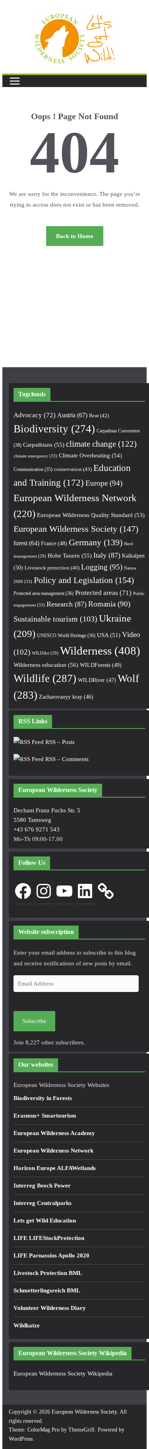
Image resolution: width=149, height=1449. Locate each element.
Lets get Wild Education (45, 1220)
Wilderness (100, 650)
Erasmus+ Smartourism (45, 1115)
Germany (95, 542)
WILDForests (101, 665)
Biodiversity (54, 429)
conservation (73, 469)
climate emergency (35, 455)
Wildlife (45, 678)
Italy (106, 555)
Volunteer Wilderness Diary (50, 1308)
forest (26, 543)
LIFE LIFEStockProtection (49, 1238)
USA (108, 635)
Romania (109, 604)
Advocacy (35, 415)
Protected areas (103, 593)
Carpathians (43, 445)
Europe (103, 483)
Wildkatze (27, 1325)
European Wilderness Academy (54, 1133)
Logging (101, 567)
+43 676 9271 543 (37, 829)
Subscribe (34, 1021)
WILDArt (45, 653)
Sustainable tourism (55, 619)
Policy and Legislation (84, 580)
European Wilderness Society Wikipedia (63, 1373)
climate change (101, 444)
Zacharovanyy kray (66, 697)
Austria (72, 415)
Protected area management (44, 593)
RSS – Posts (59, 742)
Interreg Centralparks (43, 1203)
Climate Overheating (90, 455)
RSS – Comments (66, 759)
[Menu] (15, 81)
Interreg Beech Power (42, 1185)
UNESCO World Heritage (66, 635)
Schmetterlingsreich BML (47, 1290)
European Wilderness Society (76, 529)
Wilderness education (46, 664)
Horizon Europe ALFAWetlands (55, 1168)
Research (66, 604)
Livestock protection (52, 568)
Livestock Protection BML (48, 1273)
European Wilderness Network (53, 1150)
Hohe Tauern (70, 555)
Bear (99, 415)
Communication (33, 469)
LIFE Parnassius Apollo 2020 (51, 1255)
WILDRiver (97, 680)
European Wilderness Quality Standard (91, 515)
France (54, 543)
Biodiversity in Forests (43, 1098)
